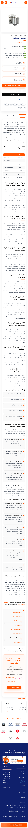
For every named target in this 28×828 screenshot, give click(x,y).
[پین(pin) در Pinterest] (8, 104)
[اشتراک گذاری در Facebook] (21, 104)
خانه (25, 35)
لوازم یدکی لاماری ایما (15, 629)
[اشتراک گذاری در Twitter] (16, 104)
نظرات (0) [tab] (15, 116)
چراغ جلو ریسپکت (10, 709)
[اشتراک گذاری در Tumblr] (21, 108)
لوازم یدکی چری (16, 612)
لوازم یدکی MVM (16, 625)
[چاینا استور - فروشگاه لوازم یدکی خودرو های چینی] (14, 3)
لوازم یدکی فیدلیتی (16, 642)
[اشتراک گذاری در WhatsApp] (24, 104)
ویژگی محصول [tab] (6, 116)
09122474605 (10, 678)
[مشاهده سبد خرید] (6, 2)
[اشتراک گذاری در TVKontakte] (5, 104)
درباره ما (22, 775)
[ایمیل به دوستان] (11, 104)
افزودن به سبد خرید (14, 94)
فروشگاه (20, 35)
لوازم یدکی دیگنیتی (16, 633)
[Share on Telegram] (19, 108)
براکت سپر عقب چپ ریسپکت (21, 709)
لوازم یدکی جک (17, 621)
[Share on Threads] (13, 104)
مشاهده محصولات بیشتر (14, 687)
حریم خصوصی (21, 777)
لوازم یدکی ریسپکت (13, 35)
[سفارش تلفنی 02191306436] (14, 825)
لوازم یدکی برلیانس (16, 616)
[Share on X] (19, 104)
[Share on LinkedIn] (24, 108)
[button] (25, 2)
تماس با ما (22, 773)
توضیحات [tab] (23, 116)
